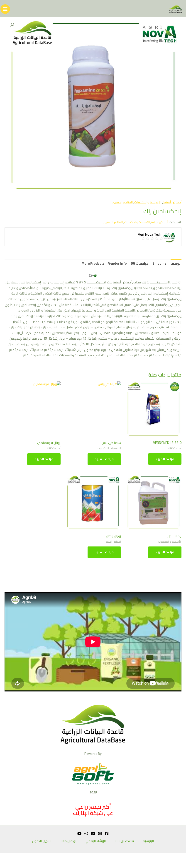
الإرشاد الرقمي (96, 841)
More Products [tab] (93, 263)
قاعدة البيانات (124, 841)
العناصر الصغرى (122, 202)
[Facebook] (107, 833)
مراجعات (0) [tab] (140, 263)
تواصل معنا (68, 841)
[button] (12, 25)
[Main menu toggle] (5, 9)
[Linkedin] (93, 833)
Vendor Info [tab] (117, 263)
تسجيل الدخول (41, 841)
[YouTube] (79, 833)
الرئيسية (148, 841)
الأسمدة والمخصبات (148, 202)
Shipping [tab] (159, 263)
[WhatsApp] (86, 833)
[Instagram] (100, 833)
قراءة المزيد (164, 459)
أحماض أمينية (172, 202)
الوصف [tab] (176, 263)
